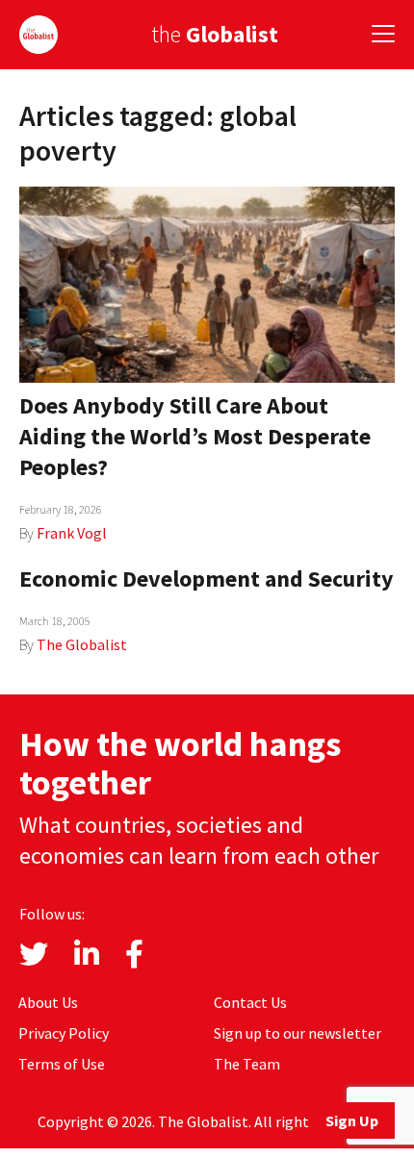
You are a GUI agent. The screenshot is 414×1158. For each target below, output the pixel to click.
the (214, 34)
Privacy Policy (63, 1033)
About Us (48, 1002)
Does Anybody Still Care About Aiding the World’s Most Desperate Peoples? (195, 436)
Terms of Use (61, 1063)
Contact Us (250, 1002)
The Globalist (82, 644)
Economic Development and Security (206, 578)
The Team (247, 1063)
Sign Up (351, 1120)
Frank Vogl (72, 532)
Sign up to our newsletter (297, 1033)
